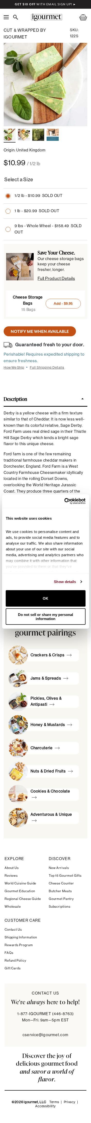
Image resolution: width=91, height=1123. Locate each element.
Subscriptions (59, 906)
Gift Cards (13, 968)
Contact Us (13, 929)
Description (15, 398)
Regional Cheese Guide (23, 898)
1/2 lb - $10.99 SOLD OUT (39, 196)
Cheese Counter (61, 883)
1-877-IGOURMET (45, 1014)
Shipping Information (21, 937)
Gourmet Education (20, 891)
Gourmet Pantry (61, 898)
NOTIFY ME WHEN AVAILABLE (40, 331)
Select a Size (18, 179)
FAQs (9, 952)
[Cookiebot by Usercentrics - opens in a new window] (64, 501)
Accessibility (45, 1106)
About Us (12, 867)
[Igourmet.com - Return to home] (46, 17)
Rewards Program (19, 945)
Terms (54, 1102)
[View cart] (80, 17)
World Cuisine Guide (20, 883)
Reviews (11, 875)
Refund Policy (15, 960)
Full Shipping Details (47, 367)
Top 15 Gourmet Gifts (65, 875)
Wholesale (13, 906)
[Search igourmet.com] (16, 17)
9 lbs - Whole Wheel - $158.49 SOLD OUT (48, 229)
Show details (65, 582)
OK (45, 598)
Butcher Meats (60, 891)
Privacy (69, 1102)
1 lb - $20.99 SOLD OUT (37, 211)
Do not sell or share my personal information (45, 617)
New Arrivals (59, 867)
